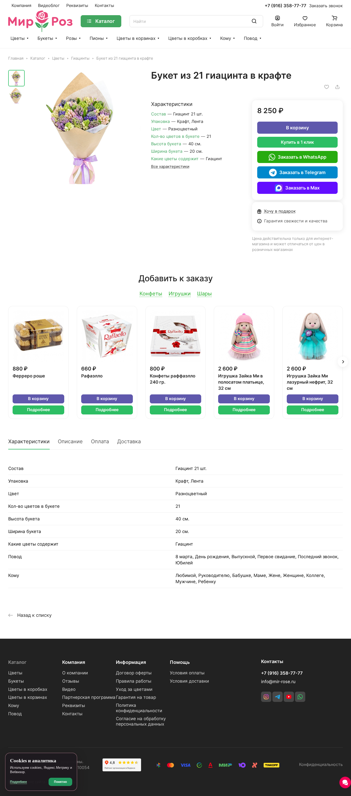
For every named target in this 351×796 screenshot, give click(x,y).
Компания (73, 662)
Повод (250, 38)
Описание (70, 441)
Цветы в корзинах (136, 38)
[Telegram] (277, 697)
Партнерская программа (88, 697)
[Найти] (254, 21)
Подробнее (38, 409)
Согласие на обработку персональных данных (141, 721)
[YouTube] (289, 697)
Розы (71, 38)
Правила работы (133, 681)
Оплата (100, 441)
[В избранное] (326, 87)
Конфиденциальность (321, 764)
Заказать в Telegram (302, 172)
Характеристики (29, 441)
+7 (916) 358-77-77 (285, 5)
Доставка (129, 441)
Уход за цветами (134, 689)
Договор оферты (134, 672)
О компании (75, 672)
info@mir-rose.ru (278, 681)
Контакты (72, 713)
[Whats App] (300, 697)
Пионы (97, 38)
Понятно (60, 782)
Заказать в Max (302, 188)
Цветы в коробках (187, 38)
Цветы (18, 38)
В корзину (297, 127)
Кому (225, 38)
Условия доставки (189, 681)
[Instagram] (266, 697)
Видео (69, 689)
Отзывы (70, 681)
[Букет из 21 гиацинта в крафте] (84, 127)
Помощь (180, 662)
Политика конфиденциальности (139, 708)
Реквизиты (73, 705)
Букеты (45, 38)
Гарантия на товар (136, 697)
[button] (343, 362)
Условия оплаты (187, 672)
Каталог (17, 662)
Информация (131, 662)
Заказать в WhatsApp (302, 157)
